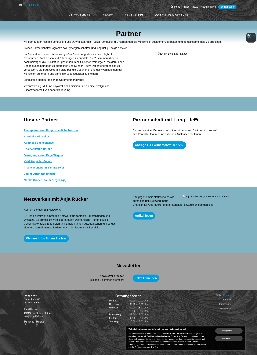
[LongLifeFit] (33, 7)
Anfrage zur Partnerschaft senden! (159, 145)
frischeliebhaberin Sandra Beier (44, 167)
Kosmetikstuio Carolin (38, 149)
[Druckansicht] (251, 38)
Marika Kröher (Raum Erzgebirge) (45, 180)
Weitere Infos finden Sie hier (46, 238)
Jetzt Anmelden (146, 278)
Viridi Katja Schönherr (38, 161)
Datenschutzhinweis (158, 344)
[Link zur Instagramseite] (41, 324)
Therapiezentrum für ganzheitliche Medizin (51, 130)
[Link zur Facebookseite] (29, 324)
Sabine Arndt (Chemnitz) (39, 173)
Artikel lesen (144, 215)
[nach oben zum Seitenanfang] (247, 281)
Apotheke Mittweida (36, 136)
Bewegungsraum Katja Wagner (43, 155)
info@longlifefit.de (33, 316)
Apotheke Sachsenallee (39, 142)
